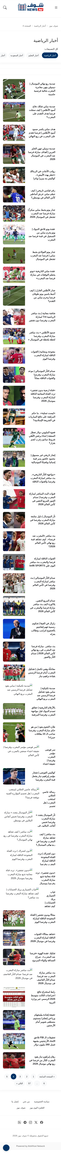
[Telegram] (25, 1122)
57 (29, 1083)
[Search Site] (4, 7)
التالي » (19, 1083)
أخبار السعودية (17, 55)
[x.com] (36, 1122)
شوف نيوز (53, 26)
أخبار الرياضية (40, 26)
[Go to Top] (6, 1148)
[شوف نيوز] (30, 7)
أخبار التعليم (33, 55)
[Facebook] (41, 1122)
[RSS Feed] (19, 1122)
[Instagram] (30, 1122)
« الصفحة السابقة (47, 1076)
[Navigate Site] (56, 7)
